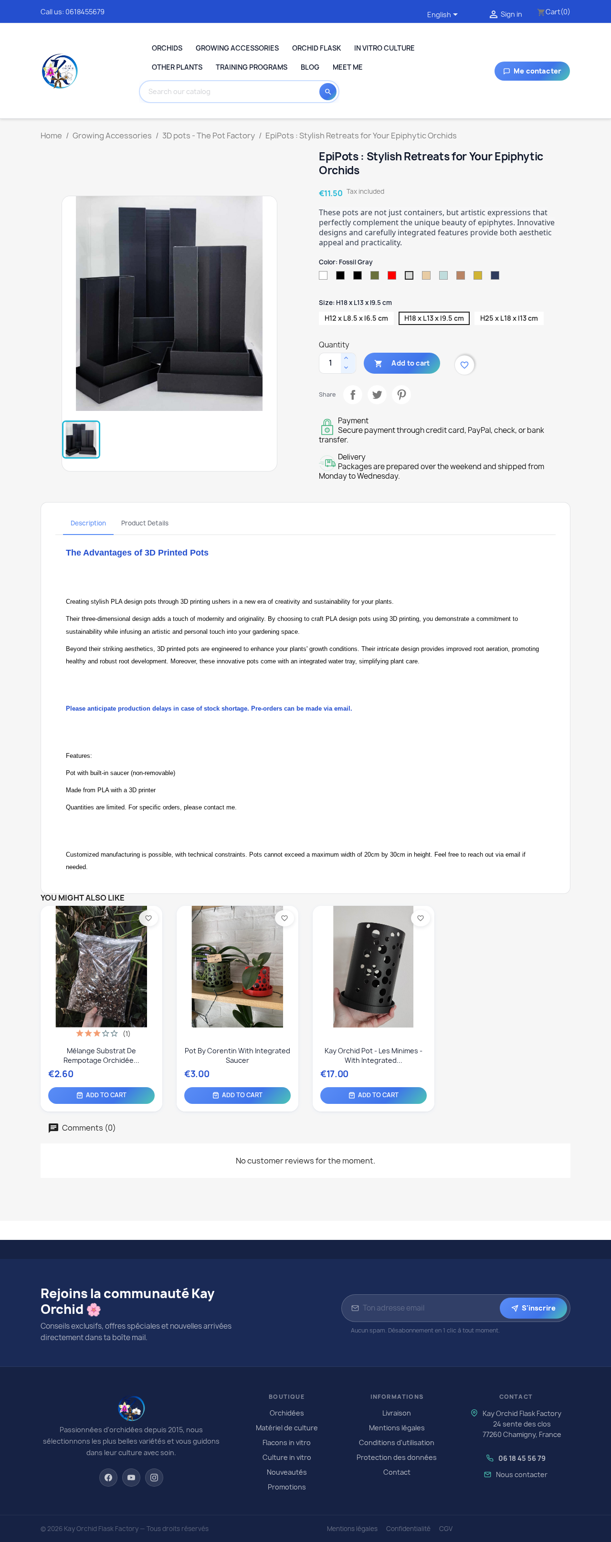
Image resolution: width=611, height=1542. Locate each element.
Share (350, 392)
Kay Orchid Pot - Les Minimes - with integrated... (373, 1055)
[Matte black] (200, 1001)
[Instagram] (154, 1478)
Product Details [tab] (145, 523)
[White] (183, 1001)
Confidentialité (408, 1528)
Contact (397, 1472)
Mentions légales (397, 1427)
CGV (446, 1528)
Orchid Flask (316, 47)
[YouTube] (131, 1478)
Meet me (348, 67)
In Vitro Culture (384, 47)
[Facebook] (108, 1478)
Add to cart (402, 363)
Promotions (287, 1486)
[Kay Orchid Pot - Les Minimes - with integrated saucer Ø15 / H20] (373, 950)
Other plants (177, 67)
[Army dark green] (233, 1001)
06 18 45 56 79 (522, 1458)
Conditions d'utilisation (396, 1442)
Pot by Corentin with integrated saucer (237, 1055)
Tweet (375, 392)
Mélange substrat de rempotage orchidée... (101, 1055)
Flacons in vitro (287, 1442)
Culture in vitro (287, 1457)
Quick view (106, 1021)
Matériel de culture (287, 1427)
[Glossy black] (216, 1001)
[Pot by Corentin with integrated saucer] (237, 950)
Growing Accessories (237, 47)
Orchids (167, 47)
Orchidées (287, 1412)
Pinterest (399, 392)
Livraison (396, 1412)
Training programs (251, 67)
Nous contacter (522, 1474)
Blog (310, 67)
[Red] (250, 1001)
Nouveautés (287, 1472)
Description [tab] (88, 523)
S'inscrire (539, 1307)
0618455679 (85, 11)
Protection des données (397, 1457)
